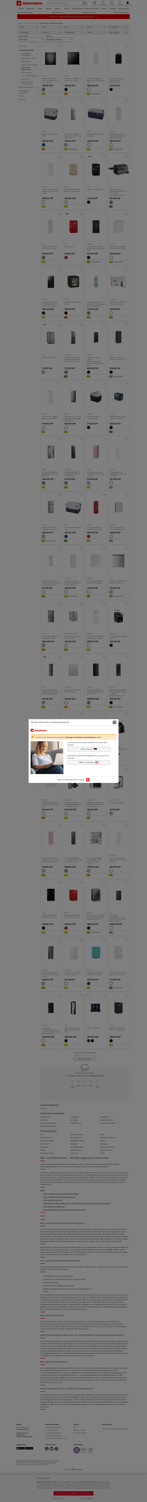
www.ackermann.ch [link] (71, 779)
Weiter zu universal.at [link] (86, 762)
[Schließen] (114, 722)
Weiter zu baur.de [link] (86, 749)
